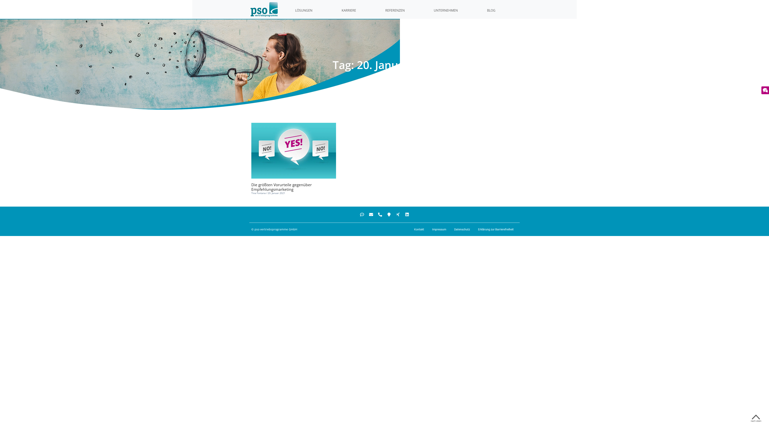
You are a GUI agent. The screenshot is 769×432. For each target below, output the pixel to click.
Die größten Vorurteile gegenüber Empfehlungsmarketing (281, 187)
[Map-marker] (389, 215)
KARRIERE (349, 10)
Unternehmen (446, 10)
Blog (491, 10)
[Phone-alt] (380, 215)
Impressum (439, 229)
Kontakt (419, 229)
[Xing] (398, 215)
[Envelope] (371, 215)
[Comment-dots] (362, 215)
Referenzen (395, 10)
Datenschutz (462, 229)
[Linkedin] (407, 215)
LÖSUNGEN (303, 10)
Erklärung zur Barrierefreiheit (496, 229)
